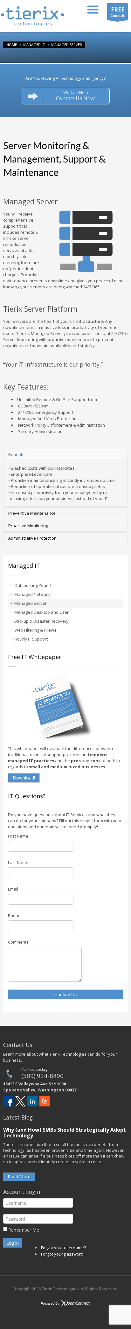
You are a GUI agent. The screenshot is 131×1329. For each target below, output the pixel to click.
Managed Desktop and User (41, 612)
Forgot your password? (63, 1254)
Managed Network (32, 594)
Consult (117, 12)
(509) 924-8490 (42, 1076)
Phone (14, 915)
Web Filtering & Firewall (36, 630)
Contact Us (65, 994)
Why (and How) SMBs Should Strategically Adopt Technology (64, 1132)
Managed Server (30, 603)
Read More (19, 1176)
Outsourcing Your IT (33, 585)
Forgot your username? (63, 1247)
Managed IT (34, 44)
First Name (18, 836)
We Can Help (75, 95)
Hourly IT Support (31, 639)
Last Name (18, 862)
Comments (18, 942)
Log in (12, 1243)
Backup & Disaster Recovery (41, 621)
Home (11, 44)
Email (13, 889)
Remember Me (23, 1230)
